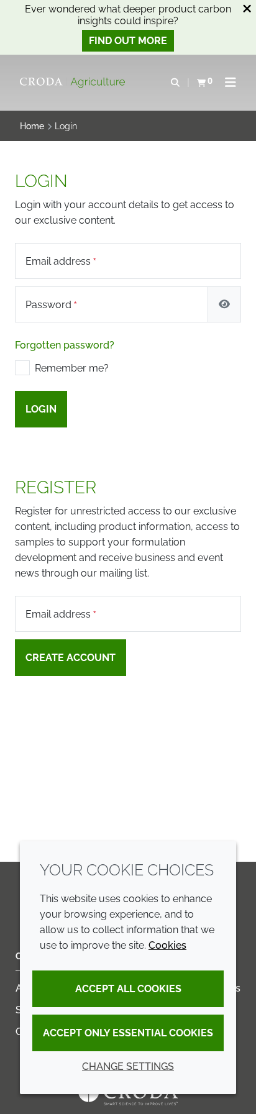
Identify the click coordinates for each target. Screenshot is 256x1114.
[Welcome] (74, 82)
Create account (70, 658)
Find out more (128, 41)
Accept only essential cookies (128, 1033)
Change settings (128, 1066)
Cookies (167, 945)
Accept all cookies (128, 989)
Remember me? (72, 368)
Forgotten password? (64, 345)
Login (41, 409)
